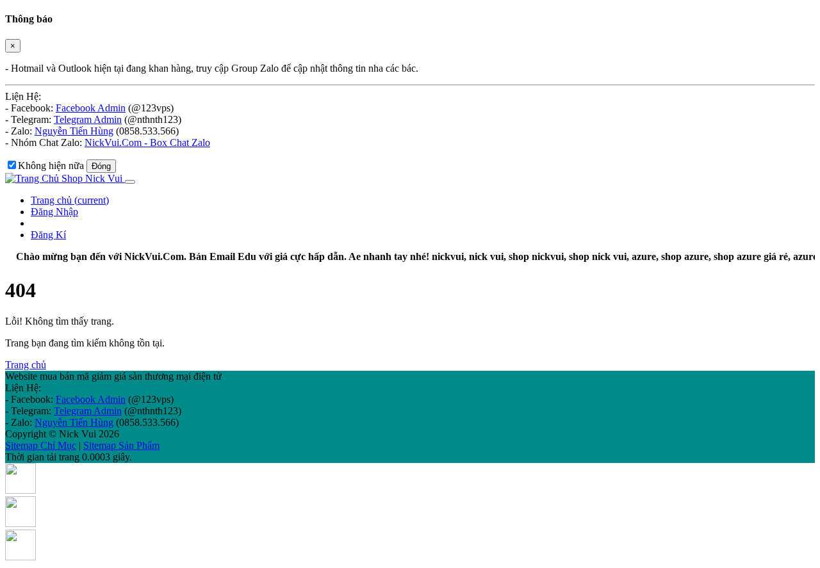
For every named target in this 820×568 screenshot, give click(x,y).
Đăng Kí (48, 234)
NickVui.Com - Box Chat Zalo (147, 142)
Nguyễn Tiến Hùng (74, 131)
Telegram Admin (88, 119)
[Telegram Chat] (20, 556)
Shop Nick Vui (92, 178)
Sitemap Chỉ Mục (40, 445)
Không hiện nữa (51, 165)
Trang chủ (70, 200)
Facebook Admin (91, 107)
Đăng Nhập (54, 211)
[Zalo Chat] (20, 490)
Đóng (101, 166)
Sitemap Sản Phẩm (121, 445)
